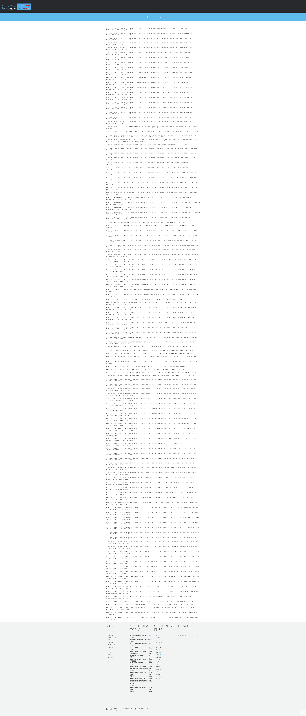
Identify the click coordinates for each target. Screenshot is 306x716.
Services (110, 652)
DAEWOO (159, 662)
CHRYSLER (159, 654)
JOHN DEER (159, 674)
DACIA (158, 659)
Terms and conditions (128, 710)
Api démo (111, 642)
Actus (110, 654)
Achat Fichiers (112, 637)
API (109, 640)
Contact (110, 657)
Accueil (110, 635)
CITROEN (159, 657)
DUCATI (158, 669)
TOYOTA (158, 679)
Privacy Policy (117, 710)
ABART (158, 635)
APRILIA (158, 647)
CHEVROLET (160, 652)
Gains (109, 650)
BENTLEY (159, 650)
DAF (157, 664)
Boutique (110, 647)
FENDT (158, 672)
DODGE (158, 667)
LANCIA (158, 676)
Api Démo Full (112, 645)
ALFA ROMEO (160, 637)
